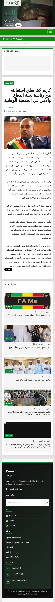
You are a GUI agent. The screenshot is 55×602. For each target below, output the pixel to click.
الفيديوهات (9, 547)
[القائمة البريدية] (47, 503)
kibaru (12, 108)
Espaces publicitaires (13, 538)
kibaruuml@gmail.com (19, 580)
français (9, 25)
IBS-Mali (21, 591)
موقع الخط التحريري (15, 489)
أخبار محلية (9, 83)
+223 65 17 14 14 (18, 574)
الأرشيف (8, 552)
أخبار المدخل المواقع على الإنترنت (17, 542)
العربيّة (18, 25)
